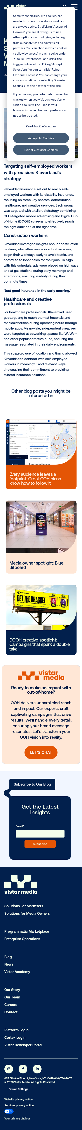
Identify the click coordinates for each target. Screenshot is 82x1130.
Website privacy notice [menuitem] (18, 1099)
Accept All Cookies (41, 138)
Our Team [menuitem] (12, 997)
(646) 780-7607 (62, 1078)
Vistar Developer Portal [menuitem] (23, 1045)
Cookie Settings (18, 1089)
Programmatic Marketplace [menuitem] (26, 931)
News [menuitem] (8, 964)
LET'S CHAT (41, 752)
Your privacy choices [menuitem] (17, 1118)
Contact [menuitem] (10, 1012)
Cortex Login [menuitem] (14, 1037)
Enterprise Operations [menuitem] (22, 939)
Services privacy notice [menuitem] (19, 1105)
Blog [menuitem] (8, 957)
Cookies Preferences (41, 126)
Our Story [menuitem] (12, 989)
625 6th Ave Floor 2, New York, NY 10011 (28, 1078)
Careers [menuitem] (10, 1004)
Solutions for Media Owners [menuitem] (27, 913)
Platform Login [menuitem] (16, 1030)
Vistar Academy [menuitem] (17, 971)
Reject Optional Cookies (41, 149)
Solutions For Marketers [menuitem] (23, 906)
